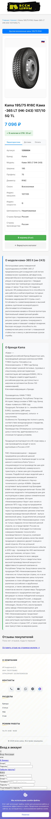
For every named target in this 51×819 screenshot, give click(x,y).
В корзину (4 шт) (25, 238)
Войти (2, 773)
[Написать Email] (18, 689)
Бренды (5, 704)
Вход (2, 754)
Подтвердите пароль (10, 788)
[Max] (39, 689)
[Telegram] (32, 689)
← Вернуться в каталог (25, 245)
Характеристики (13, 142)
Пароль (3, 766)
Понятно (25, 815)
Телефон (4, 781)
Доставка (27, 142)
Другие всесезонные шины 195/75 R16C (25, 31)
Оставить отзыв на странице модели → (21, 647)
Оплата (38, 142)
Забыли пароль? (7, 769)
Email (2, 763)
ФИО (3, 775)
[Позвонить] (11, 689)
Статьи (5, 708)
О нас (4, 716)
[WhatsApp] (25, 689)
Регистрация (9, 754)
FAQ (3, 712)
